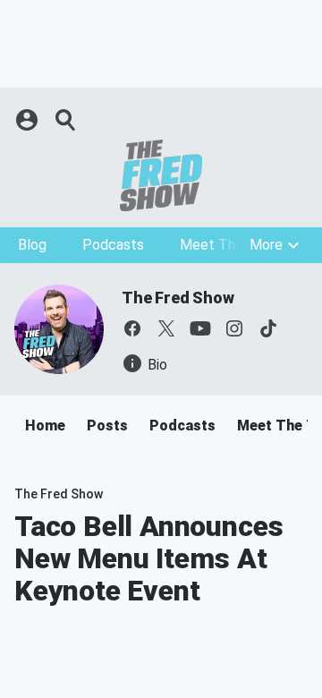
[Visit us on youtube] (200, 328)
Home (45, 425)
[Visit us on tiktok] (268, 328)
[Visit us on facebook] (132, 328)
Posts (107, 425)
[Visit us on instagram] (234, 328)
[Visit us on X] (166, 328)
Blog (32, 244)
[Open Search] (66, 120)
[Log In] (28, 120)
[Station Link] (161, 175)
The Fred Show (177, 297)
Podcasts (113, 244)
